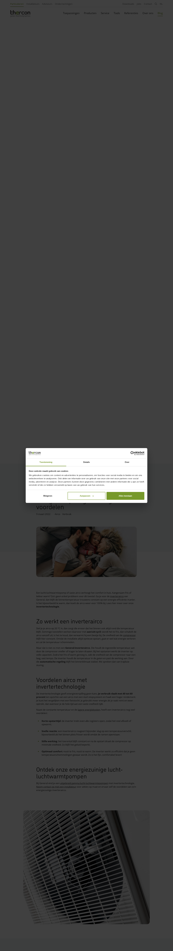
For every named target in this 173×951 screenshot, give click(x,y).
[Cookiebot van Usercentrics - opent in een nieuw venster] (132, 453)
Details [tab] (86, 462)
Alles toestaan (125, 496)
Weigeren (47, 496)
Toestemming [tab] (45, 462)
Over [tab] (127, 462)
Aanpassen (85, 496)
